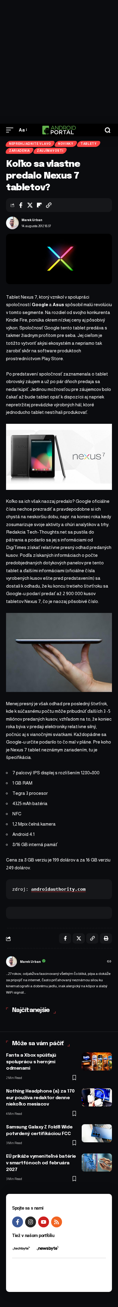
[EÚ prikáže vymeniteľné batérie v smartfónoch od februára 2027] (97, 1162)
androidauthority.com (58, 889)
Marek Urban (31, 220)
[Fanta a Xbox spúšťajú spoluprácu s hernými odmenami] (97, 1061)
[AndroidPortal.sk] (59, 130)
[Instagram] (30, 1222)
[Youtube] (43, 1222)
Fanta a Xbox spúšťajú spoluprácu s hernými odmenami (31, 1062)
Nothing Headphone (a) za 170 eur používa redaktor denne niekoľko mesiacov (40, 1098)
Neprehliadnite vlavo (30, 143)
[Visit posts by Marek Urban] (12, 223)
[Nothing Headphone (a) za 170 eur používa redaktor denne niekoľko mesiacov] (97, 1097)
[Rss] (56, 1222)
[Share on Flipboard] (39, 205)
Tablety (88, 143)
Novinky (66, 143)
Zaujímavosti (50, 150)
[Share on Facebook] (20, 205)
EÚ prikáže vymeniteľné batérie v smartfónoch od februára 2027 (41, 1163)
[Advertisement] (59, 62)
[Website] (109, 962)
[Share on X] (30, 205)
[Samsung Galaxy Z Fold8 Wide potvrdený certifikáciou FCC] (97, 1133)
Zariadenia (19, 150)
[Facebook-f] (17, 1222)
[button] (11, 130)
